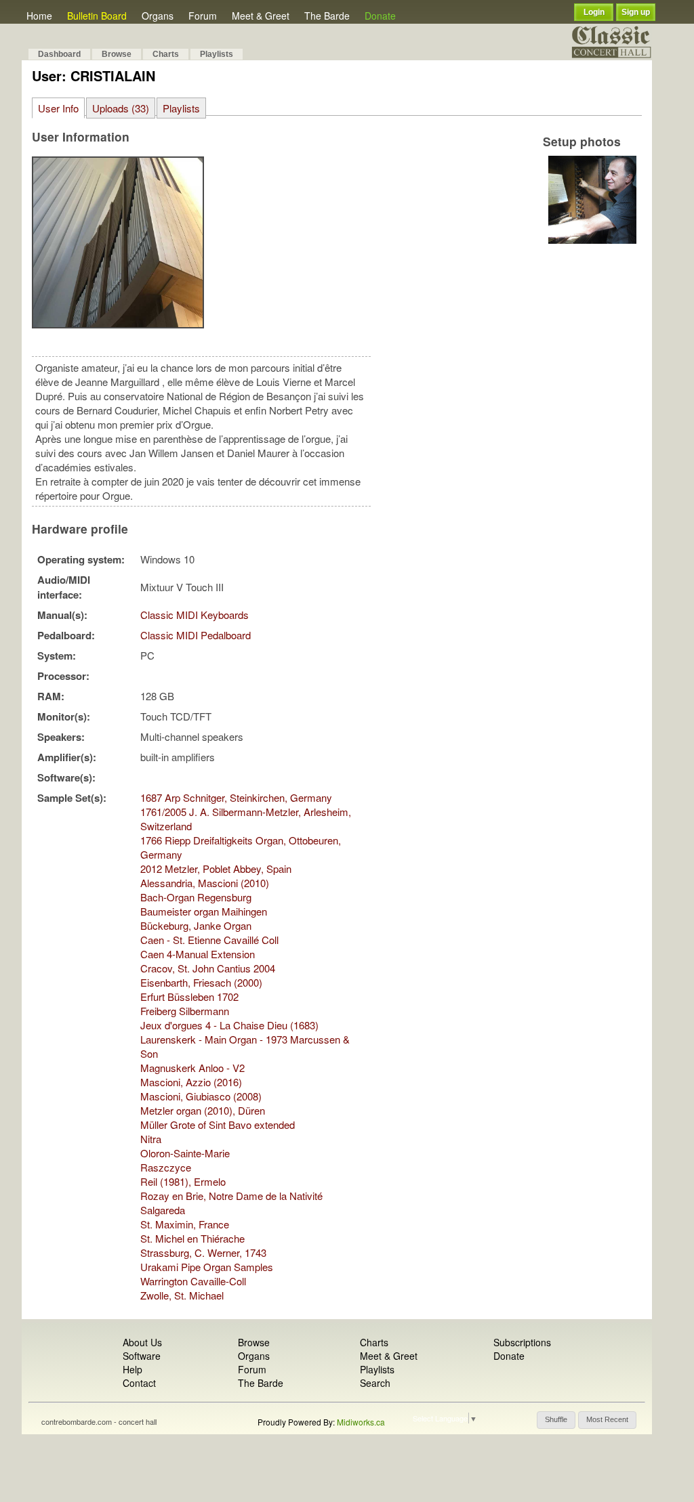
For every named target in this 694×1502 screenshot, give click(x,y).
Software (142, 1355)
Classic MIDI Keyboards (194, 614)
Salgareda (162, 1210)
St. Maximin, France (184, 1224)
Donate (380, 15)
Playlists (216, 54)
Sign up (635, 12)
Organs (158, 15)
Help (132, 1369)
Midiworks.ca (361, 1422)
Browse (116, 54)
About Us (142, 1342)
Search (375, 1383)
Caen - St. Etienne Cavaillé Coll (209, 939)
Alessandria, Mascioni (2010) (204, 883)
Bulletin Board (97, 15)
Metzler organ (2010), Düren (202, 1110)
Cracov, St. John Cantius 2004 (207, 968)
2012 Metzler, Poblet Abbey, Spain (215, 868)
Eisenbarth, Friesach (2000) (201, 982)
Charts (165, 54)
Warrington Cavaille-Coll (193, 1281)
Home (39, 15)
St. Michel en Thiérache (192, 1238)
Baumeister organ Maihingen (203, 911)
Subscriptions (522, 1342)
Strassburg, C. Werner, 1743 (203, 1252)
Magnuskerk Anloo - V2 (192, 1067)
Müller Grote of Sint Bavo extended (217, 1124)
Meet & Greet (260, 15)
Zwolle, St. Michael (182, 1295)
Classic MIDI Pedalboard (195, 635)
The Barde (327, 15)
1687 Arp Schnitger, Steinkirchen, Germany (236, 797)
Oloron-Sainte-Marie (185, 1153)
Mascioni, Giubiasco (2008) (201, 1096)
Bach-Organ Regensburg (195, 897)
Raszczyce (165, 1167)
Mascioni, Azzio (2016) (191, 1082)
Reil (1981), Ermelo (183, 1181)
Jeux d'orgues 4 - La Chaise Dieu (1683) (229, 1025)
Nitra (150, 1139)
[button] (556, 1420)
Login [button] (594, 12)
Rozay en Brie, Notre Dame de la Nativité (231, 1195)
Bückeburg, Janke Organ (195, 925)
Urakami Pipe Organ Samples (206, 1267)
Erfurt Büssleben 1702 (189, 996)
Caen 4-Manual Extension (197, 954)
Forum (202, 15)
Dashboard (59, 54)
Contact (139, 1383)
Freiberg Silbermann (184, 1011)
